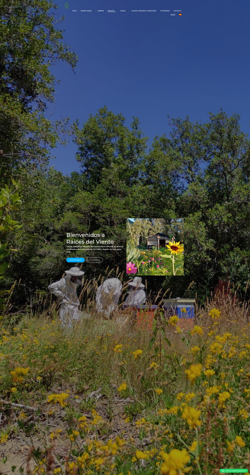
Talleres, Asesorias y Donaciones (143, 11)
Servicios (111, 11)
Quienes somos (86, 11)
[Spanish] (181, 14)
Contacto (177, 11)
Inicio (75, 11)
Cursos (123, 11)
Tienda (172, 15)
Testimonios (165, 11)
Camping (101, 11)
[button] (234, 471)
